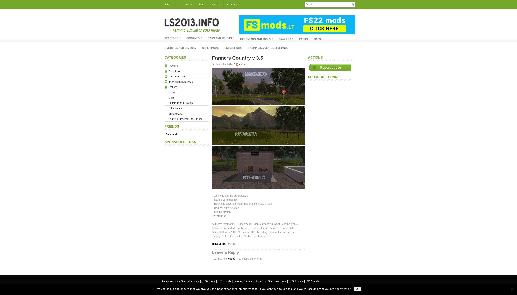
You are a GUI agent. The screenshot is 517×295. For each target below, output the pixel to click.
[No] (512, 289)
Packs (303, 39)
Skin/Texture (233, 48)
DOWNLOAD (220, 244)
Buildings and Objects (180, 48)
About (216, 4)
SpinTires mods (277, 281)
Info (202, 4)
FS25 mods (171, 134)
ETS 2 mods (296, 281)
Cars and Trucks (221, 38)
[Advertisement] (187, 208)
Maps (317, 39)
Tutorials (185, 4)
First (168, 4)
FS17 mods (312, 281)
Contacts (233, 4)
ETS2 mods (208, 281)
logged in (233, 258)
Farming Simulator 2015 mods (268, 48)
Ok (357, 288)
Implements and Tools (256, 39)
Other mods (210, 48)
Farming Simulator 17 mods (249, 281)
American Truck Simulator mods (180, 281)
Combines (194, 38)
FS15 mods (224, 281)
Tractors (173, 38)
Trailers (286, 39)
